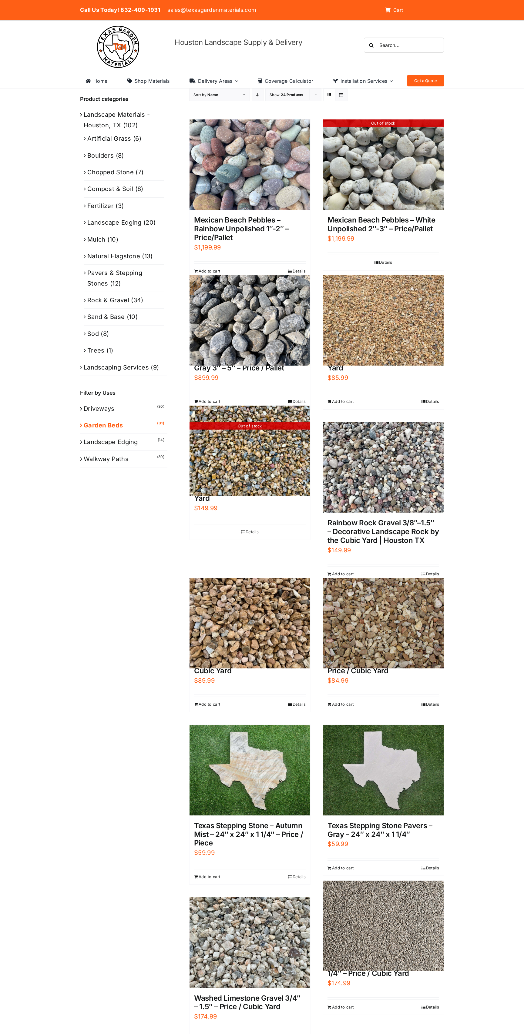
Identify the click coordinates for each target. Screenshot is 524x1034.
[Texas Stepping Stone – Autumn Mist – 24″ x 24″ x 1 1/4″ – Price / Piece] (250, 770)
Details (299, 271)
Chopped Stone (110, 172)
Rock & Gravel (108, 300)
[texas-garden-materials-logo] (119, 28)
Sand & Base (106, 316)
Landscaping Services (116, 367)
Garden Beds (103, 425)
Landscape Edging (114, 222)
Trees (96, 350)
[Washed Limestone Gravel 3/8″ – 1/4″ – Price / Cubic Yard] (383, 925)
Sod (93, 333)
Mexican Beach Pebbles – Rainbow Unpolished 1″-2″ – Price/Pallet (241, 229)
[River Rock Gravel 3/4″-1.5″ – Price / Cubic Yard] (383, 622)
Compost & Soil (110, 188)
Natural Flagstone (113, 256)
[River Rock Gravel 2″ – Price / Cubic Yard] (250, 622)
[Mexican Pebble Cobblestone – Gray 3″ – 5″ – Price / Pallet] (250, 320)
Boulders (100, 155)
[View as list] (341, 95)
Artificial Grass (109, 138)
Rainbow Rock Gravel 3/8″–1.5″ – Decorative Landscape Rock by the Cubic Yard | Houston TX (383, 531)
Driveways (99, 408)
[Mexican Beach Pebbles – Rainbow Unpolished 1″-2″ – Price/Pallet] (250, 164)
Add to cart (209, 271)
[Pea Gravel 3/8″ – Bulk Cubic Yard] (383, 320)
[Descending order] (258, 95)
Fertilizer (100, 205)
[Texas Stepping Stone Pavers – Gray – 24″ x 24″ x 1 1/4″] (383, 770)
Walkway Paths (106, 459)
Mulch (96, 239)
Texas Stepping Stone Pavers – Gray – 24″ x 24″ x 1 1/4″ (380, 830)
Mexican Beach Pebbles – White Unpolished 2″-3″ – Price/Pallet (381, 224)
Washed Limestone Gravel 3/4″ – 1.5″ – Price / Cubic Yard (247, 1002)
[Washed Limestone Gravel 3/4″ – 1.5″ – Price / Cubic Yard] (250, 942)
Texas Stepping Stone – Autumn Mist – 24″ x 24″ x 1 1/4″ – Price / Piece (248, 834)
